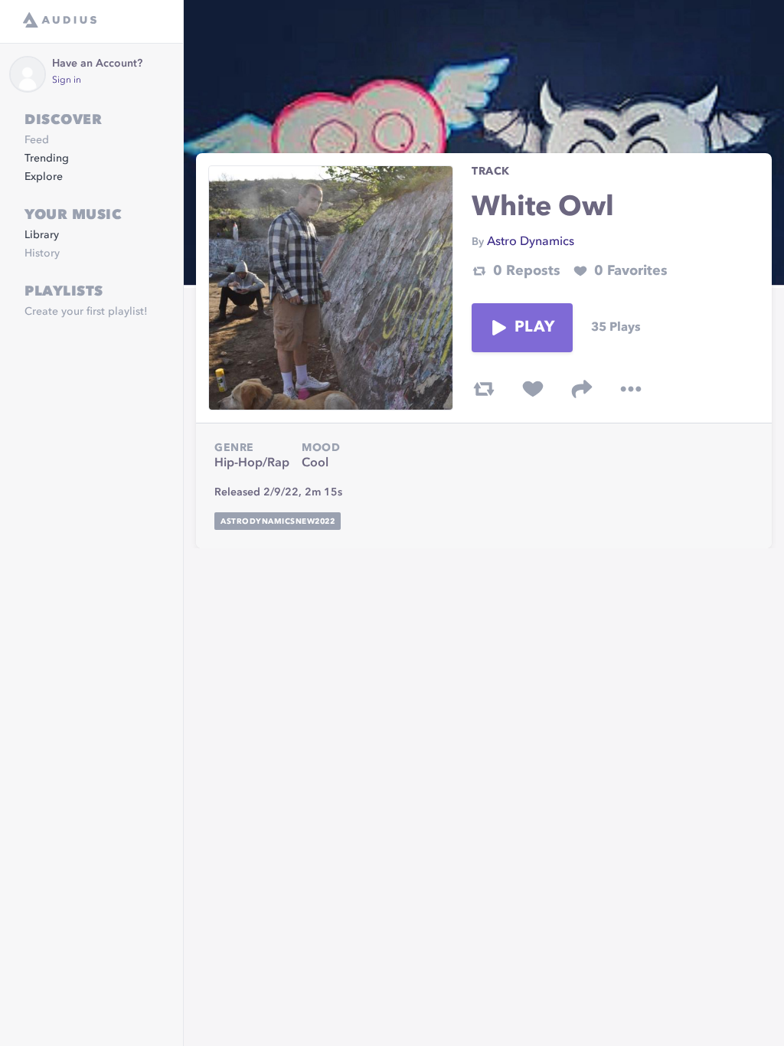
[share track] (582, 389)
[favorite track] (533, 389)
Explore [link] (43, 177)
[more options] (631, 389)
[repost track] (484, 389)
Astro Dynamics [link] (530, 242)
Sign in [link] (66, 80)
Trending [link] (46, 158)
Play (534, 327)
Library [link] (41, 235)
